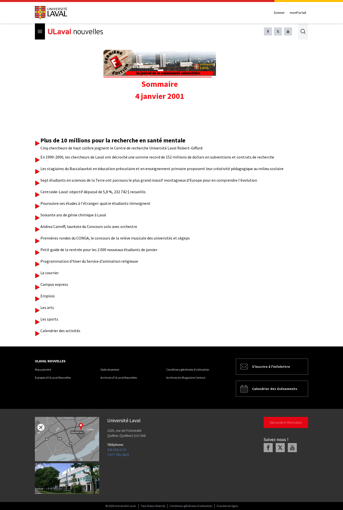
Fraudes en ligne (227, 506)
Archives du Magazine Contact (185, 377)
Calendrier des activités (60, 330)
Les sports (49, 319)
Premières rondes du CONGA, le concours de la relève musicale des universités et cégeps (115, 238)
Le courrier (49, 272)
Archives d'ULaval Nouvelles (118, 377)
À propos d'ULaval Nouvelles (53, 377)
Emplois (47, 295)
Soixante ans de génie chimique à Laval (73, 214)
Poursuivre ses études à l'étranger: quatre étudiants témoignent (95, 203)
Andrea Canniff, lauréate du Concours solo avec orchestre (88, 226)
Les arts (47, 307)
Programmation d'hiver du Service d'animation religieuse (89, 261)
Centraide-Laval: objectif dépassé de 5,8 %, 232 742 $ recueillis (93, 191)
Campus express (54, 284)
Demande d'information (286, 422)
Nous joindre (43, 369)
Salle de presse (109, 369)
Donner (279, 12)
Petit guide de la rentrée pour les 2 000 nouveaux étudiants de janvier (98, 249)
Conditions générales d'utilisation (187, 369)
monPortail (298, 12)
